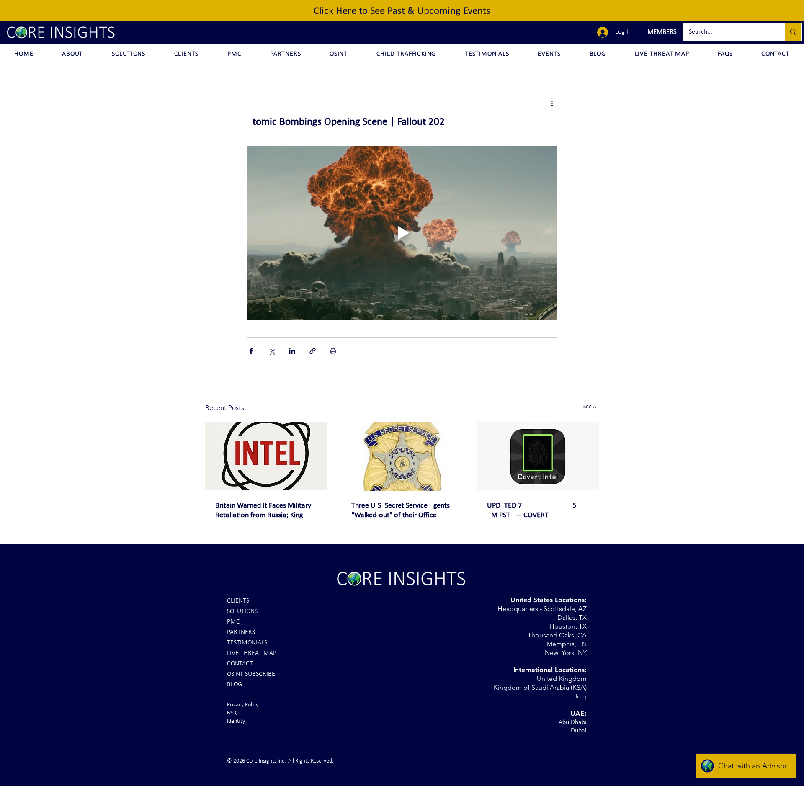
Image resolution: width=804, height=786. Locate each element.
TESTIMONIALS (247, 642)
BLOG (234, 684)
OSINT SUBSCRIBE (251, 674)
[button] (661, 32)
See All (591, 407)
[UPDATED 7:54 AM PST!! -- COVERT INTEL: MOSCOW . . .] (538, 456)
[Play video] (402, 233)
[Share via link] (313, 351)
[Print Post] (333, 351)
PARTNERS (241, 632)
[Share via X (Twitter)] (272, 351)
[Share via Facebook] (251, 351)
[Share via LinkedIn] (292, 351)
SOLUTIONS (242, 611)
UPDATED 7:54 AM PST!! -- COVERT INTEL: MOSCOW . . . (537, 511)
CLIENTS (238, 601)
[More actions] (552, 103)
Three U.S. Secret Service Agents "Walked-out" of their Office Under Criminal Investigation (400, 511)
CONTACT (240, 663)
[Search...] (792, 32)
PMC (233, 621)
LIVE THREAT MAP (251, 653)
